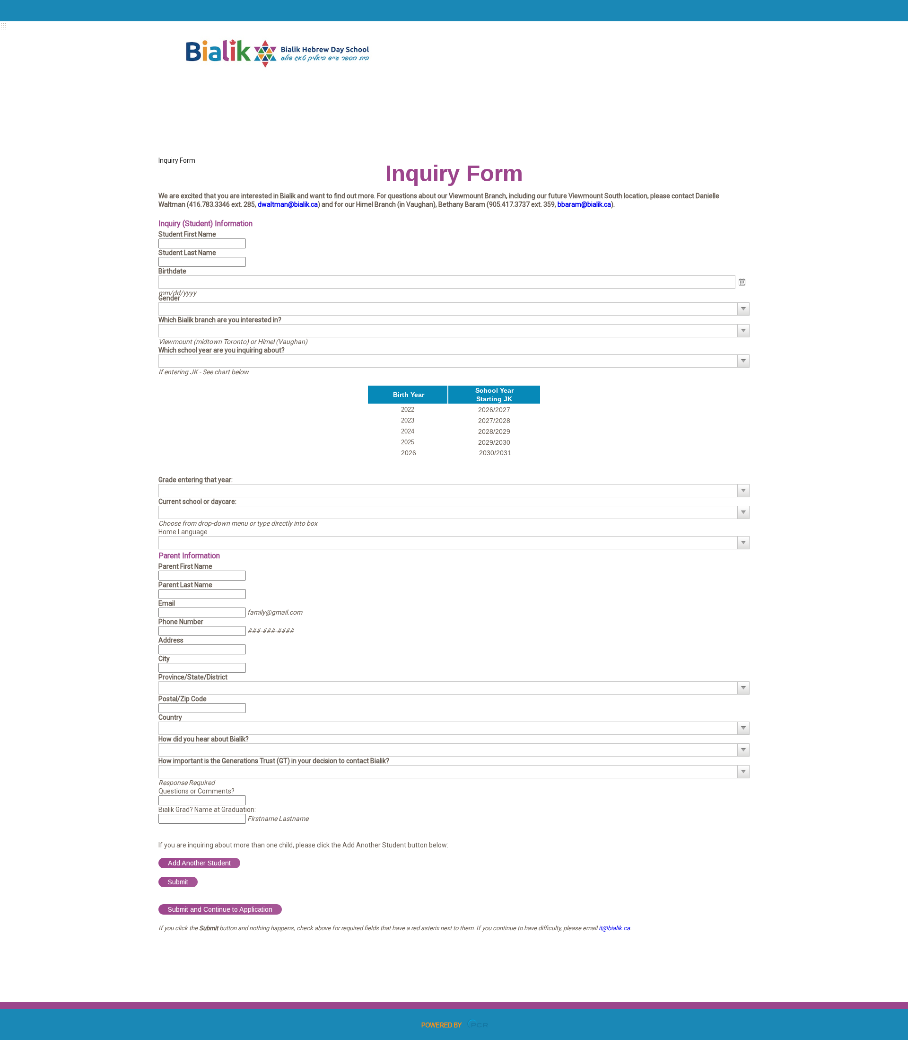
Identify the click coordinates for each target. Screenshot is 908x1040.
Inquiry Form (176, 160)
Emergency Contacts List (253, 130)
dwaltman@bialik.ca (288, 204)
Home (253, 87)
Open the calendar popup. (742, 282)
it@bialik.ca (614, 928)
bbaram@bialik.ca (584, 204)
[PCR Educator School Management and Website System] (454, 1023)
